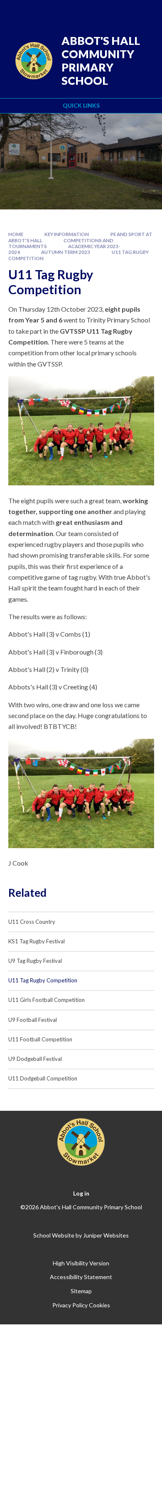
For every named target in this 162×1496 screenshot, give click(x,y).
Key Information (66, 234)
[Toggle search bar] (123, 11)
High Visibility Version (81, 1263)
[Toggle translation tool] (102, 11)
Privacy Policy (70, 1305)
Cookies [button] (99, 1305)
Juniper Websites (106, 1235)
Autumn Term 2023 (65, 252)
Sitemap (81, 1290)
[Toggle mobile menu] (145, 11)
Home (15, 234)
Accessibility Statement (81, 1276)
